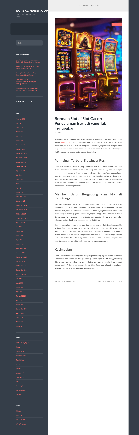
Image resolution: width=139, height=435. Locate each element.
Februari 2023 (21, 296)
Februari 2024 (21, 248)
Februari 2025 (21, 196)
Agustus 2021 (21, 313)
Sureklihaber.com (32, 10)
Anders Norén (111, 281)
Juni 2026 (19, 127)
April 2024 (19, 240)
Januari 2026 (20, 149)
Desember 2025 (21, 153)
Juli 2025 (19, 175)
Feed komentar (21, 420)
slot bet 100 (20, 373)
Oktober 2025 (21, 162)
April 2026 (19, 136)
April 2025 (19, 188)
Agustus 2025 (21, 171)
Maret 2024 (20, 244)
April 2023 (19, 291)
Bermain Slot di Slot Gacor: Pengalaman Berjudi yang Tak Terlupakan (80, 123)
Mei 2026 (19, 132)
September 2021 (21, 309)
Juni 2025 (19, 179)
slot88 (18, 381)
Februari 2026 (21, 145)
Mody (59, 133)
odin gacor (65, 142)
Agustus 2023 (21, 274)
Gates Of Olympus (22, 343)
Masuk (18, 411)
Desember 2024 (21, 205)
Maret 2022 (20, 305)
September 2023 (21, 270)
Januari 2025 (20, 201)
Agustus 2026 (21, 119)
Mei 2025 (19, 184)
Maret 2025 (20, 192)
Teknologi (19, 386)
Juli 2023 (19, 279)
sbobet (18, 368)
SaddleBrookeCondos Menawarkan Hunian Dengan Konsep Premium (26, 81)
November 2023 (21, 261)
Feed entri (19, 415)
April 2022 (19, 300)
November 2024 (21, 209)
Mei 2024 (19, 235)
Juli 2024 (19, 227)
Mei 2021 (19, 322)
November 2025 (21, 158)
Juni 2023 (19, 283)
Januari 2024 (20, 253)
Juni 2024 (19, 231)
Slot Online (20, 377)
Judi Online (20, 351)
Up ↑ (120, 281)
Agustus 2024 (21, 222)
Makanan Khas (21, 356)
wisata (18, 394)
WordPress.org (21, 424)
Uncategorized (21, 390)
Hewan (18, 347)
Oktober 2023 (21, 266)
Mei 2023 (19, 287)
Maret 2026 (20, 140)
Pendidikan (20, 360)
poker (18, 364)
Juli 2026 (19, 123)
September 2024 (21, 218)
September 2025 (21, 166)
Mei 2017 (19, 326)
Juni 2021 (19, 317)
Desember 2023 (21, 257)
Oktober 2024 (21, 214)
